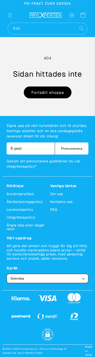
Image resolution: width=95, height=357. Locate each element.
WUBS (88, 354)
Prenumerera (71, 148)
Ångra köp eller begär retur (26, 227)
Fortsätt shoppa (47, 92)
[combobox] (47, 28)
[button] (13, 15)
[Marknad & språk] (71, 15)
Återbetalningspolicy (25, 201)
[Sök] (81, 28)
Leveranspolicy (20, 209)
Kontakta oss (61, 201)
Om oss (56, 194)
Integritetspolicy (21, 217)
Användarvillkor (20, 194)
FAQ (53, 209)
